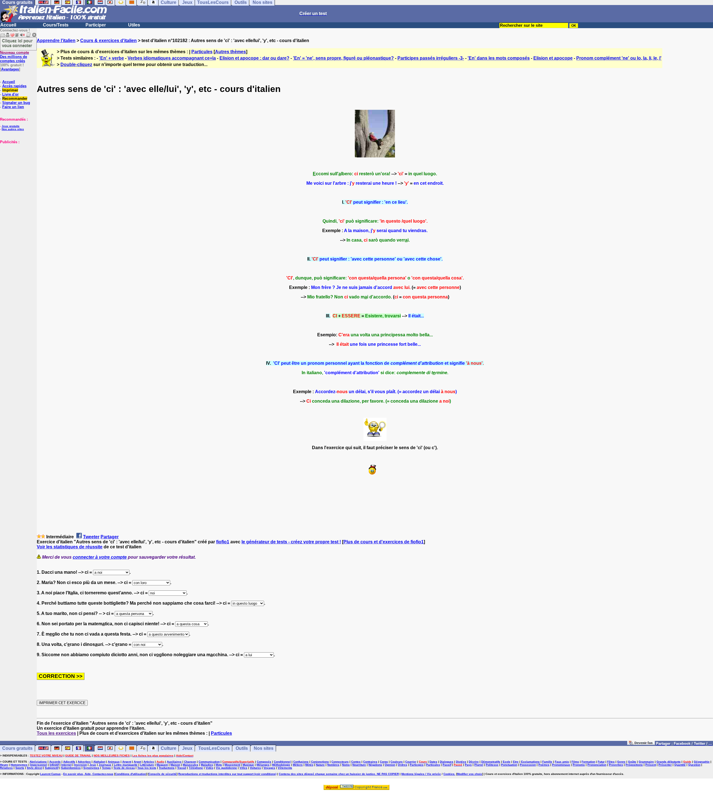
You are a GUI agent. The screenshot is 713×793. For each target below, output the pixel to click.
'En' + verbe (111, 58)
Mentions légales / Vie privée (421, 773)
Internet (66, 764)
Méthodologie (281, 764)
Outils (242, 748)
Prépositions (634, 764)
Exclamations (530, 761)
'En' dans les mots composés (499, 58)
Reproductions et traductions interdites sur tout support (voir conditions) (227, 773)
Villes (243, 767)
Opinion (390, 764)
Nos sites (264, 748)
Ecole (507, 761)
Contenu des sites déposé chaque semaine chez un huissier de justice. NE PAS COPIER (339, 773)
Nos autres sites (13, 129)
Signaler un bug (16, 103)
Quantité (680, 764)
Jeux (187, 748)
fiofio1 (222, 541)
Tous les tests (146, 767)
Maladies (207, 764)
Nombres (333, 764)
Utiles (134, 25)
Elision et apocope (553, 58)
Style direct (34, 767)
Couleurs (396, 761)
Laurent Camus (50, 773)
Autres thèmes (230, 51)
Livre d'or (10, 94)
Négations (375, 764)
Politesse (492, 764)
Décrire (474, 761)
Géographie (702, 761)
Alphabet (99, 761)
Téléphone (196, 767)
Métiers (298, 764)
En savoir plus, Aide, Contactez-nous (88, 773)
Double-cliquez (76, 64)
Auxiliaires (174, 761)
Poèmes (544, 764)
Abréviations (38, 761)
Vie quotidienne (226, 767)
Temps (106, 767)
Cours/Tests (56, 25)
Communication (209, 761)
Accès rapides (14, 86)
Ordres (402, 764)
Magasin (162, 764)
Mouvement (232, 764)
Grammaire (646, 761)
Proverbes (616, 764)
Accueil (8, 25)
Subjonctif (51, 767)
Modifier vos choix (469, 773)
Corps (384, 761)
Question (694, 764)
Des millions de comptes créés (14, 56)
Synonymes (91, 767)
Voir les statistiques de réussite (69, 546)
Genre (621, 761)
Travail (181, 767)
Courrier (410, 761)
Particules (202, 51)
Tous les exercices (56, 733)
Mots (219, 764)
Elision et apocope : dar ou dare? (254, 58)
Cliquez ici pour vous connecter (17, 43)
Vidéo (209, 767)
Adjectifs (69, 761)
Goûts (632, 761)
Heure (4, 764)
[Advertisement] (16, 172)
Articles (148, 761)
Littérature (147, 764)
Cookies (449, 773)
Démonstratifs (490, 761)
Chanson (190, 761)
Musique (248, 764)
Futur (601, 761)
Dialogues (446, 761)
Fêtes (611, 761)
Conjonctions (320, 761)
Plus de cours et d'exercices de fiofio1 (383, 541)
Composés (264, 761)
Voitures (255, 767)
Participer (96, 25)
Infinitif (54, 764)
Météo (309, 764)
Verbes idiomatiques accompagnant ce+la (172, 58)
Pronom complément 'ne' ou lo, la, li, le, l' (618, 58)
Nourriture (359, 764)
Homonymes (19, 764)
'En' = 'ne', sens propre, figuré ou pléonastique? (343, 58)
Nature (320, 764)
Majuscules (190, 764)
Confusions (301, 761)
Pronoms (579, 764)
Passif (447, 764)
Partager (110, 536)
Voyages (269, 767)
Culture (168, 748)
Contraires (370, 761)
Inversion (80, 764)
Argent (126, 761)
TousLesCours (214, 748)
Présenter (665, 764)
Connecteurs (340, 761)
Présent (650, 764)
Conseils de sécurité (162, 773)
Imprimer (10, 90)
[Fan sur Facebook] (641, 743)
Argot (137, 761)
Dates (433, 761)
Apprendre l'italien (56, 40)
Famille (547, 761)
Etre (516, 761)
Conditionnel (282, 761)
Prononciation (596, 764)
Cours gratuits (17, 748)
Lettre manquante (126, 764)
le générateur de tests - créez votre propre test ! (291, 541)
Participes (417, 764)
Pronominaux (561, 764)
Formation (588, 761)
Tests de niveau (124, 767)
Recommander (14, 98)
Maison (175, 764)
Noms (346, 764)
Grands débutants (668, 761)
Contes (356, 761)
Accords (55, 761)
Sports (19, 767)
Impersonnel (38, 764)
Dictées (461, 761)
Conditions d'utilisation (130, 773)
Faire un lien (13, 107)
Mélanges (263, 764)
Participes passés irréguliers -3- (430, 58)
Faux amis (562, 761)
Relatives (6, 767)
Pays (468, 764)
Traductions (167, 767)
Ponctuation (509, 764)
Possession (528, 764)
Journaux (105, 764)
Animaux (114, 761)
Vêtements (285, 767)
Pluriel (478, 764)
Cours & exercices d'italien (108, 40)
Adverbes (84, 761)
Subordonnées (71, 767)
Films (575, 761)
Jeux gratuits (10, 126)
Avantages (10, 69)
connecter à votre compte (100, 557)
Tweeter (91, 536)
